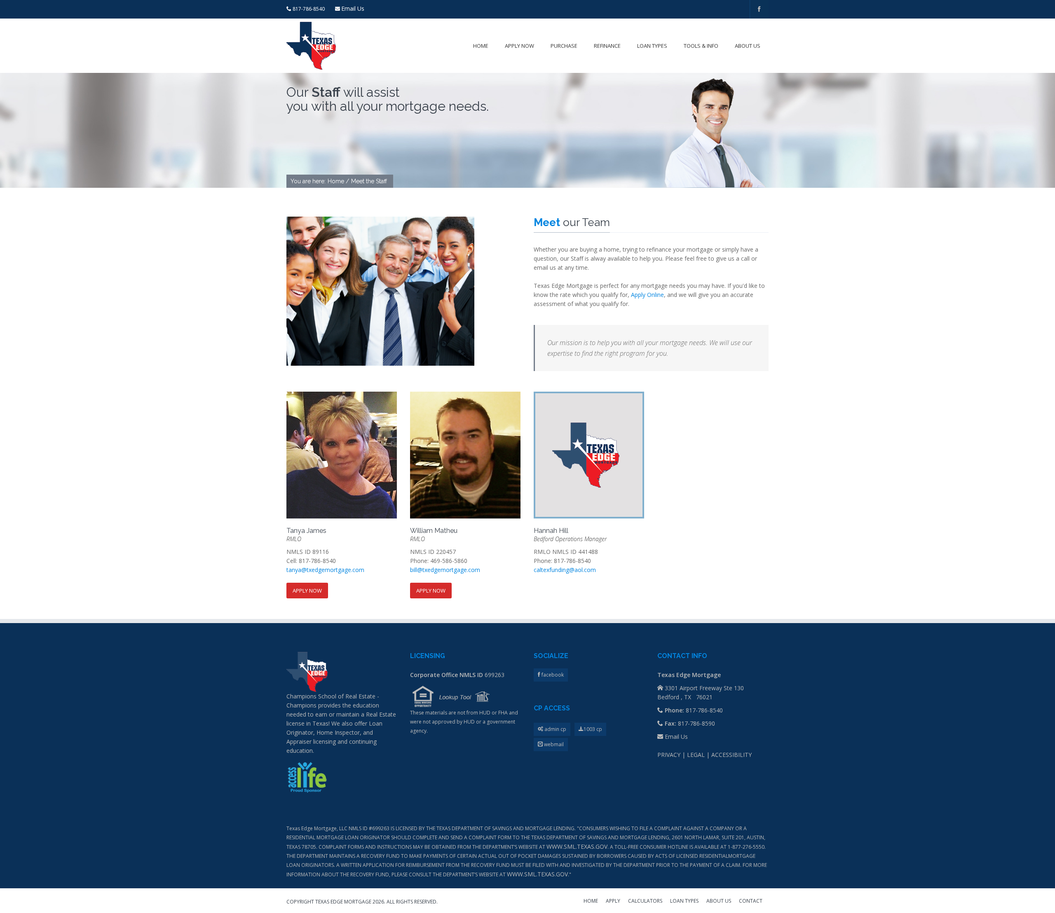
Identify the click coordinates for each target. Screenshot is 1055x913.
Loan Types (652, 45)
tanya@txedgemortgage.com (325, 570)
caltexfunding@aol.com (565, 570)
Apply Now (519, 45)
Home (480, 45)
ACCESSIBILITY (731, 755)
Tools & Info (701, 45)
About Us (747, 45)
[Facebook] (759, 9)
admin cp (554, 729)
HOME (591, 901)
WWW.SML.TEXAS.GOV (576, 846)
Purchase (564, 45)
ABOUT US (718, 901)
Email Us (352, 8)
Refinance (607, 45)
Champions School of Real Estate (330, 696)
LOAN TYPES (684, 901)
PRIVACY (668, 755)
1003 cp (593, 729)
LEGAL (696, 755)
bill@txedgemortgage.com (445, 570)
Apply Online (647, 295)
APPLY (613, 901)
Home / (338, 181)
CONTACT (750, 901)
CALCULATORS (645, 901)
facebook (552, 674)
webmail (553, 744)
